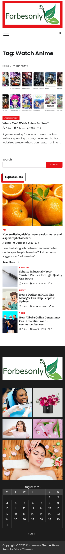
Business (24, 267)
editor (9, 128)
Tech (5, 230)
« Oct (31, 534)
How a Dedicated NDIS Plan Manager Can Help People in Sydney (37, 298)
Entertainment (11, 118)
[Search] (60, 33)
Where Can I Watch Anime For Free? (25, 123)
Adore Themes (23, 549)
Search (7, 159)
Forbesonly (33, 545)
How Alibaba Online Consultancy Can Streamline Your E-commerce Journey (39, 321)
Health (23, 290)
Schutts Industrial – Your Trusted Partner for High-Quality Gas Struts (40, 275)
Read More (8, 262)
